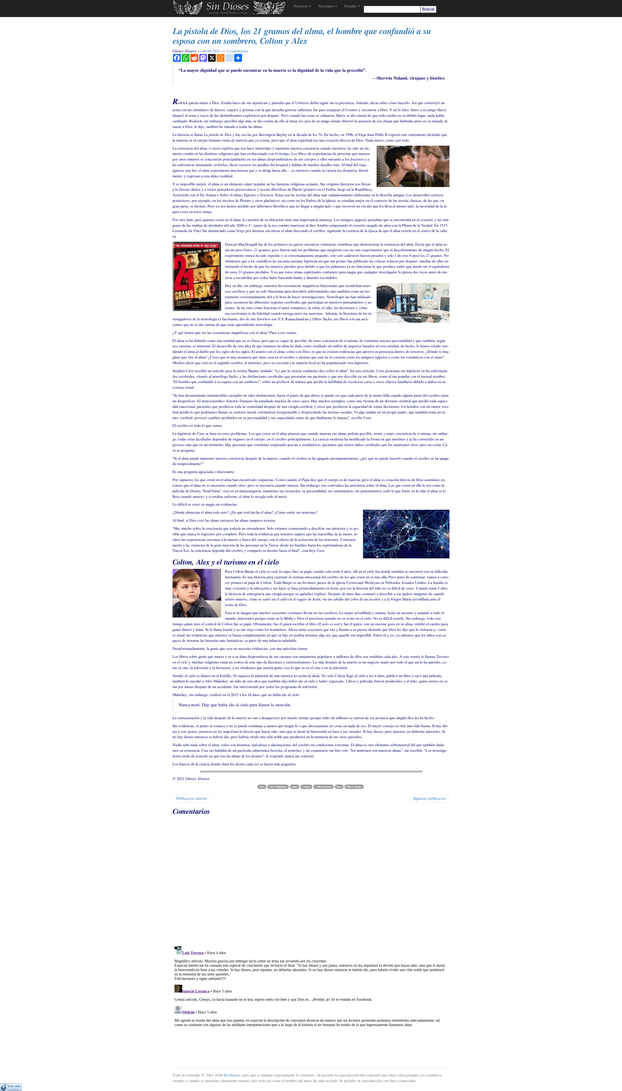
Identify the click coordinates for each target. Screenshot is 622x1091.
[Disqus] (311, 879)
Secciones (327, 6)
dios (339, 786)
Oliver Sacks (354, 786)
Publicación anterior (191, 798)
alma (295, 786)
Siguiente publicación (429, 798)
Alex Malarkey (278, 786)
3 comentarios (237, 51)
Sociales (351, 6)
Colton (306, 786)
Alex (262, 786)
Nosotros (301, 6)
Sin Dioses (232, 1075)
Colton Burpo (323, 786)
